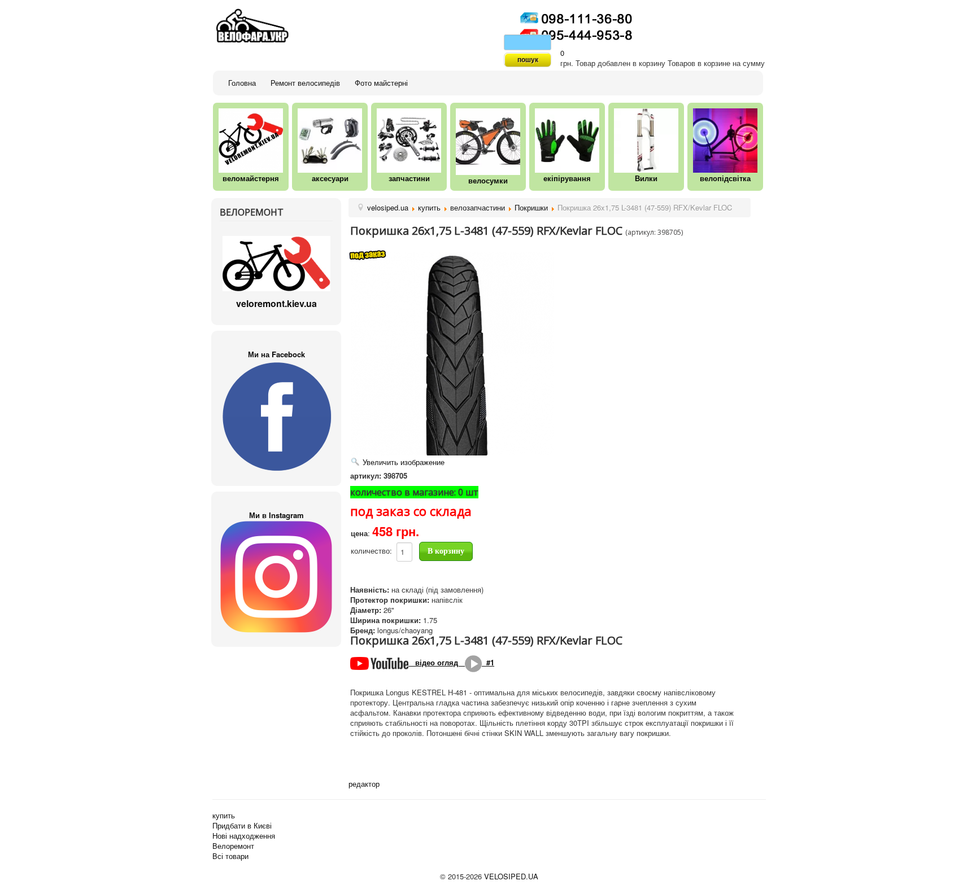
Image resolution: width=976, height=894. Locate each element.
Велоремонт (233, 846)
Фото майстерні (381, 82)
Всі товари (230, 856)
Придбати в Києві (242, 826)
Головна (242, 82)
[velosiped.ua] (252, 24)
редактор (364, 783)
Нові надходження (243, 836)
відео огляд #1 (451, 662)
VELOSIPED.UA (511, 876)
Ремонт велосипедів (305, 82)
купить (223, 815)
